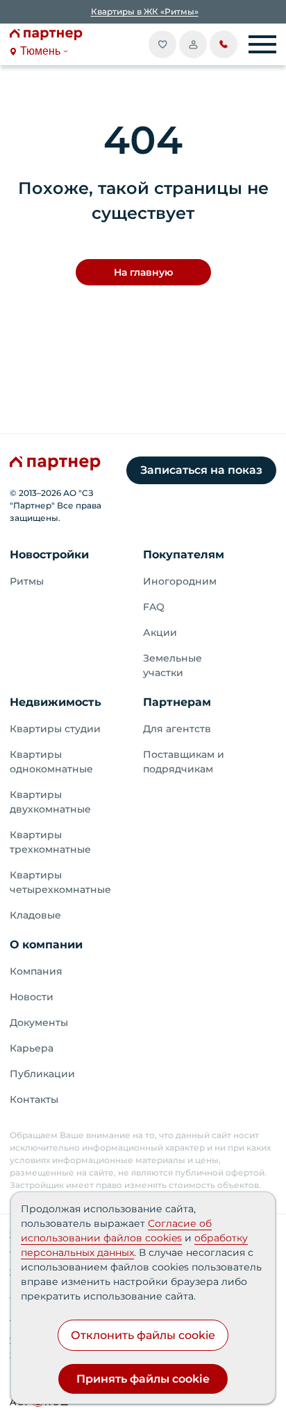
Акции (160, 632)
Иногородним (180, 581)
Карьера (31, 1048)
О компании (46, 944)
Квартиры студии (55, 729)
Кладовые (35, 915)
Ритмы (27, 581)
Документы (39, 1022)
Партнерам (177, 702)
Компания (36, 971)
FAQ (154, 607)
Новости (31, 997)
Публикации (42, 1073)
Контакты (34, 1099)
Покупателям (183, 554)
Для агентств (177, 729)
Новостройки (49, 554)
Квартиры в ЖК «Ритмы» (145, 11)
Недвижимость (55, 702)
